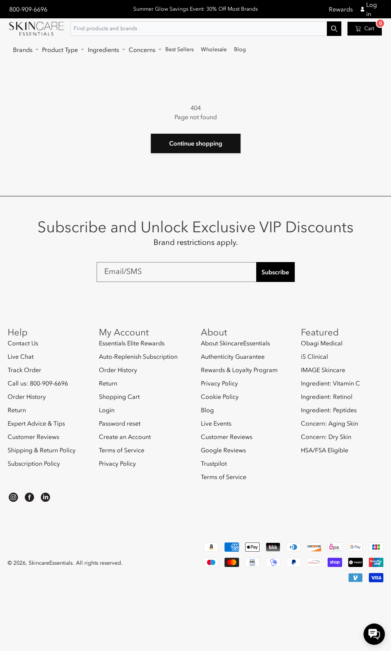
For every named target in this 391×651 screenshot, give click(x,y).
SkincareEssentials (51, 563)
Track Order (24, 370)
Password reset (120, 423)
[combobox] (205, 28)
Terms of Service (121, 450)
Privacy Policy (117, 463)
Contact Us (23, 343)
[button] (24, 49)
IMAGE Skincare (323, 370)
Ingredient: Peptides (329, 410)
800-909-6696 (28, 9)
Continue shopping (195, 143)
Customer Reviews (33, 436)
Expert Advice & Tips (36, 423)
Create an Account (125, 436)
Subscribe (275, 272)
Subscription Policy (34, 463)
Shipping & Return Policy (42, 450)
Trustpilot (214, 463)
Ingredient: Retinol (326, 396)
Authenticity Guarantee (233, 356)
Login (107, 410)
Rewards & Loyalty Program (239, 370)
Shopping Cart (119, 396)
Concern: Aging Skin (329, 423)
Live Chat (21, 356)
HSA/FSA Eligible (324, 450)
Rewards (341, 9)
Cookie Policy (220, 396)
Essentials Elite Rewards (132, 343)
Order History (27, 396)
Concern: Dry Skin (326, 436)
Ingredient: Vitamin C (330, 383)
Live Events (216, 423)
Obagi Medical (322, 343)
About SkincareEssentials (235, 343)
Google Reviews (223, 450)
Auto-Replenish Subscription (138, 356)
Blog (207, 410)
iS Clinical (314, 356)
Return (17, 410)
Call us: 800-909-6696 (38, 383)
